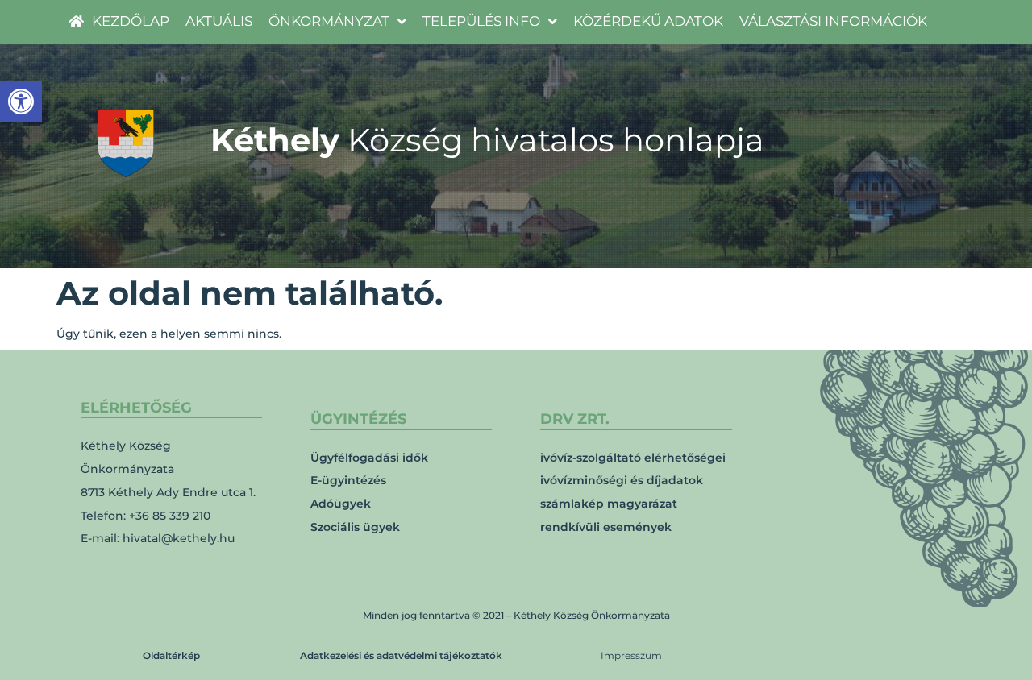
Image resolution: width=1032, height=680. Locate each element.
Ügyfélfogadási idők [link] (369, 457)
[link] (21, 101)
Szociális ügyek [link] (355, 527)
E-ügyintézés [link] (348, 480)
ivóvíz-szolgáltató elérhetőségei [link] (633, 457)
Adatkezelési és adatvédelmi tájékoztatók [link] (401, 655)
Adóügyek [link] (340, 503)
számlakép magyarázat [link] (608, 503)
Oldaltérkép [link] (171, 655)
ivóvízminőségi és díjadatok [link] (621, 480)
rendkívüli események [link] (606, 527)
